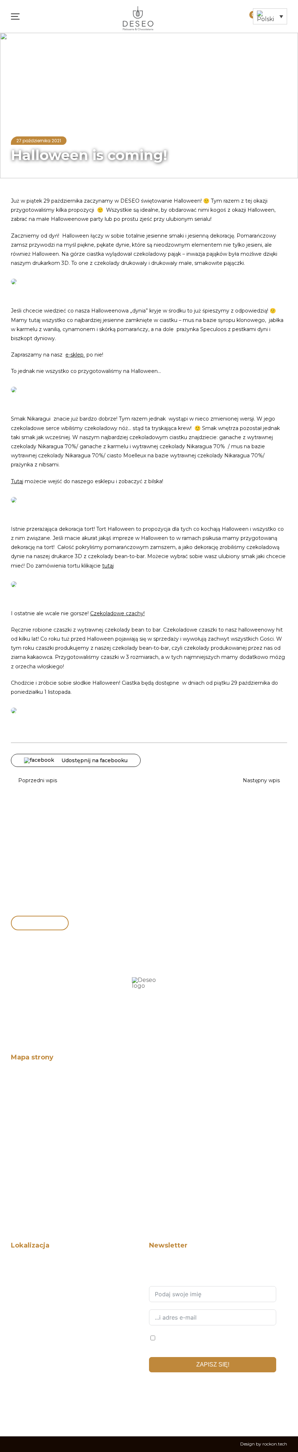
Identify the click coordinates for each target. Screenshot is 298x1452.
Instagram (171, 1410)
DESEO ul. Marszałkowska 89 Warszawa (54, 1335)
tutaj (108, 565)
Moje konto (240, 13)
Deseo (18, 1076)
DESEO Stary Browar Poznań (43, 1347)
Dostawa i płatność (31, 1195)
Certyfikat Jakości (30, 1147)
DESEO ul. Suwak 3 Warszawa (44, 1276)
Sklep (17, 1112)
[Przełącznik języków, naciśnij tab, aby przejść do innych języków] (270, 16)
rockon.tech (274, 1444)
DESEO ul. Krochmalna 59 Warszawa (51, 1311)
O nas (17, 1088)
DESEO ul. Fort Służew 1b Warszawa (50, 1300)
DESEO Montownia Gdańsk (41, 1359)
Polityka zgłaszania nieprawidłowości (51, 1171)
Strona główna (28, 46)
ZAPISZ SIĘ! (212, 1364)
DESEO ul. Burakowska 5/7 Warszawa (52, 1288)
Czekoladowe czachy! (117, 613)
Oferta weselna (28, 1136)
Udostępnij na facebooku (94, 760)
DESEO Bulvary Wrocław (38, 1383)
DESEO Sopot (26, 1371)
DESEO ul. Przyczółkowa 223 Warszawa (55, 1323)
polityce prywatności (211, 1387)
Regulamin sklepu (31, 1207)
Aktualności (63, 46)
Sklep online (31, 923)
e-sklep (75, 354)
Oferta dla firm (27, 1124)
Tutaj (17, 481)
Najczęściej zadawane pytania (43, 1183)
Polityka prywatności (34, 1219)
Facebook (154, 1410)
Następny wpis (261, 780)
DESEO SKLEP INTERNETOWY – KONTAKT (58, 1264)
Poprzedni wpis (37, 780)
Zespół (18, 1100)
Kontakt (19, 1159)
